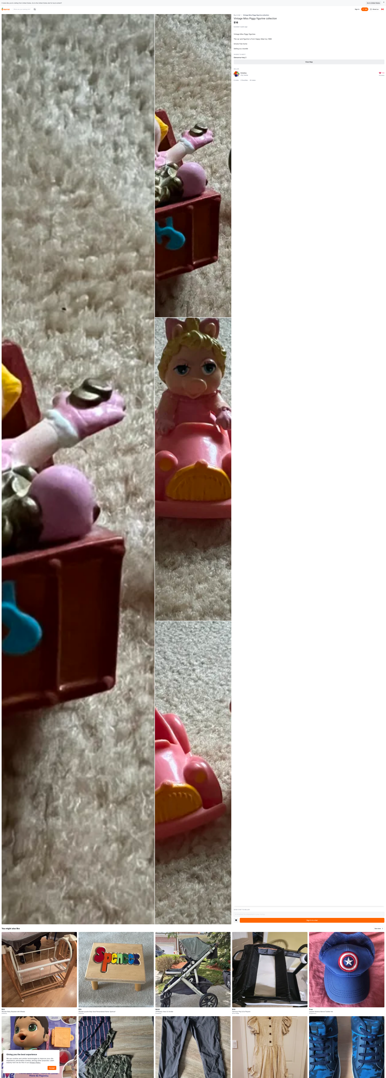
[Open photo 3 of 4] (193, 469)
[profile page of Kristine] (236, 74)
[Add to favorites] (236, 920)
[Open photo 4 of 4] (193, 772)
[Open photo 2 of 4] (193, 165)
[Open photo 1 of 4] (78, 469)
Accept (52, 1068)
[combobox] (22, 9)
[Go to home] (6, 9)
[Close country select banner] (383, 2)
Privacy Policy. (35, 1062)
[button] (378, 928)
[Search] (34, 9)
